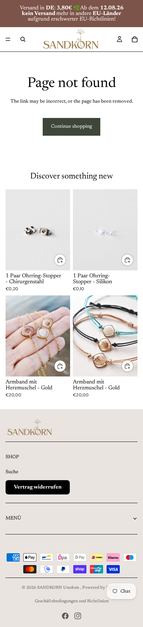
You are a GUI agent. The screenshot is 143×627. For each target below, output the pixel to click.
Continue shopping (71, 126)
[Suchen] (23, 39)
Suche (12, 472)
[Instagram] (78, 616)
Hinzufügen (133, 259)
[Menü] (8, 39)
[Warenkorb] (134, 39)
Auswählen (133, 366)
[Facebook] (65, 616)
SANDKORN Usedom (58, 588)
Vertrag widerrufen (37, 487)
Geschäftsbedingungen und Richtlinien (72, 601)
